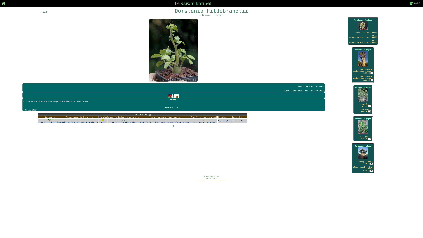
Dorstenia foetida (363, 20)
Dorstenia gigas (363, 50)
